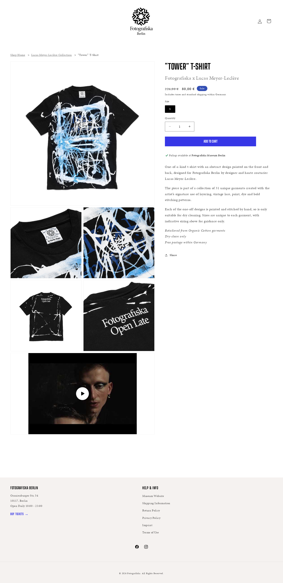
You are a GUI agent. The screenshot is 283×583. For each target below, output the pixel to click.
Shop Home (17, 55)
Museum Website (153, 496)
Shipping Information (156, 503)
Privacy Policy (151, 518)
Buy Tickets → (19, 513)
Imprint (147, 525)
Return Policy (151, 510)
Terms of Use (150, 532)
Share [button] (173, 255)
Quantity (170, 118)
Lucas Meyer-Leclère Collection (51, 55)
